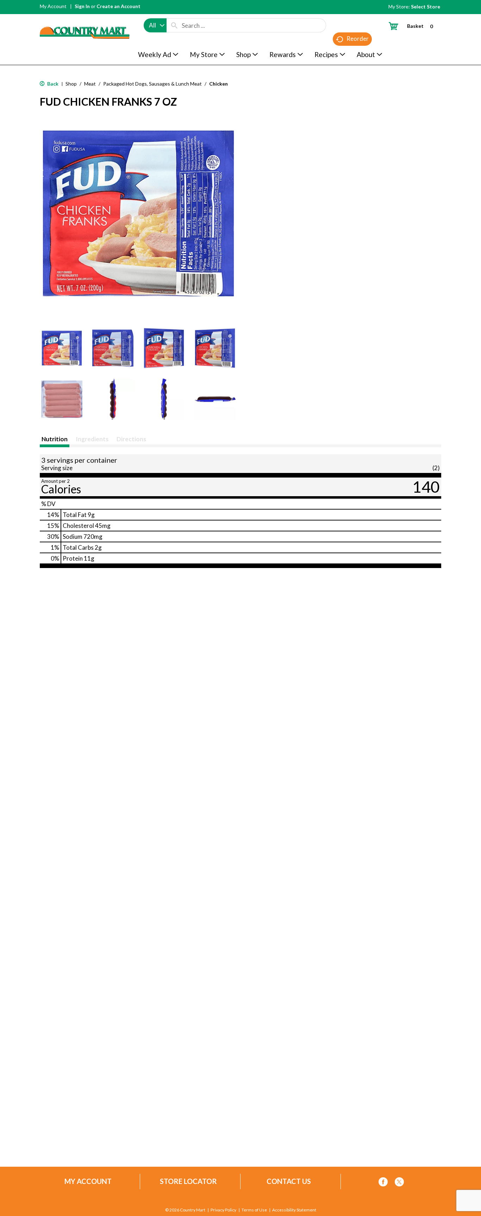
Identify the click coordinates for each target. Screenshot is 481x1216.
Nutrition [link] (55, 439)
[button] (62, 348)
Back (52, 84)
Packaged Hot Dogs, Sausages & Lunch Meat (152, 84)
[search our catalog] (174, 25)
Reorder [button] (357, 38)
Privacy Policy (223, 1210)
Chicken (218, 84)
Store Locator (188, 1181)
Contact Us (289, 1181)
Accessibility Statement (294, 1210)
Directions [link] (131, 439)
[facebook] (383, 1183)
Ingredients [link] (92, 439)
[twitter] (399, 1183)
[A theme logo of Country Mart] (85, 19)
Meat (90, 84)
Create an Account (118, 6)
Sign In (82, 6)
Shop (71, 84)
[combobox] (155, 25)
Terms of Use (254, 1210)
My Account (53, 6)
